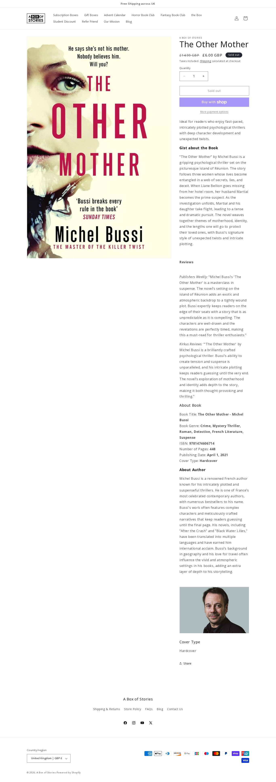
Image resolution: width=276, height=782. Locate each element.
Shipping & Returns (106, 709)
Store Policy (132, 709)
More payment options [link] (214, 111)
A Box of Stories (46, 772)
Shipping (205, 61)
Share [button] (187, 663)
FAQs (149, 709)
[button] (245, 18)
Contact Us (175, 709)
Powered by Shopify (69, 772)
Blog (160, 709)
